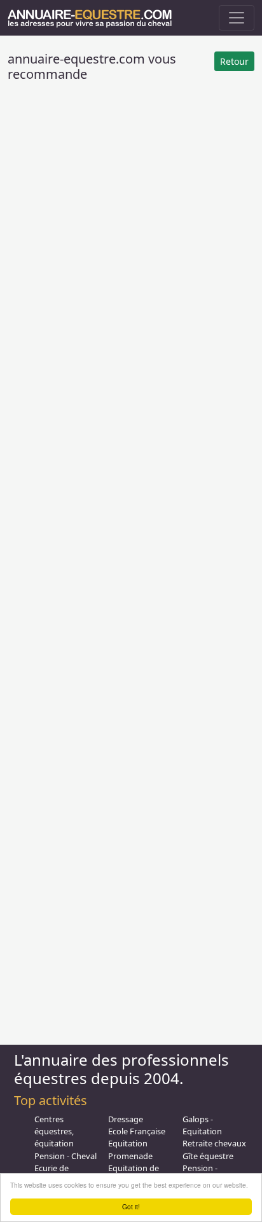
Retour (234, 61)
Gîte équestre (208, 1156)
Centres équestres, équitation (54, 1131)
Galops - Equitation (202, 1125)
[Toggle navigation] (236, 18)
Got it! (131, 1206)
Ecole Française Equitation (136, 1137)
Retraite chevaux (214, 1143)
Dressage (125, 1119)
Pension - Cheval (65, 1156)
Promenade (130, 1156)
